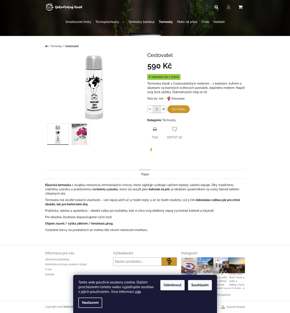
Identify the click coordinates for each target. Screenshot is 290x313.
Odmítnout (172, 285)
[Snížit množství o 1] (150, 109)
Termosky (169, 120)
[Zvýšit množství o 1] (163, 109)
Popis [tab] (145, 174)
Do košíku (178, 109)
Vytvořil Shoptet (235, 307)
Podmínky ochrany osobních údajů (66, 264)
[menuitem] (78, 21)
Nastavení (90, 303)
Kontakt (49, 274)
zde (138, 292)
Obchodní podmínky (57, 259)
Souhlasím (200, 285)
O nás (48, 269)
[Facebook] (151, 150)
